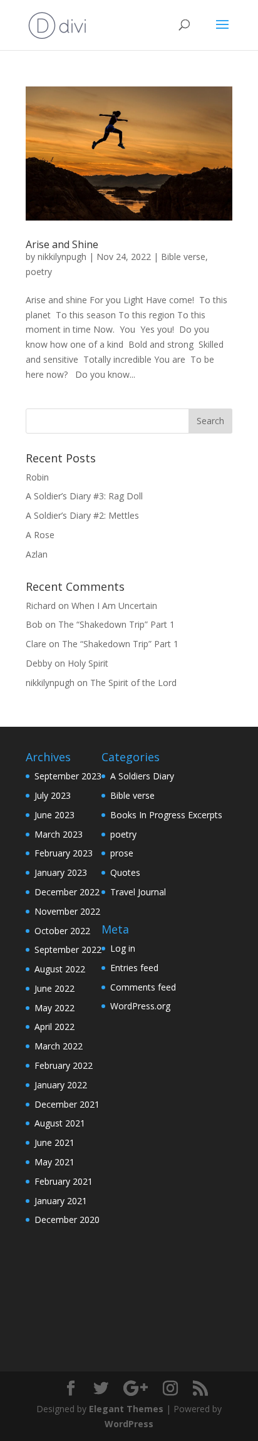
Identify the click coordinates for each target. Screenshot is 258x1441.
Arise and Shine (62, 244)
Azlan (37, 554)
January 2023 (60, 872)
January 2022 (60, 1085)
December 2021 (67, 1104)
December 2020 (67, 1219)
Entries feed (134, 968)
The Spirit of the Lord (133, 683)
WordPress (129, 1424)
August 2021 (59, 1123)
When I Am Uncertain (114, 605)
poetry (39, 272)
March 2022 (58, 1046)
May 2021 (54, 1162)
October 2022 (62, 931)
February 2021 (63, 1181)
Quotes (125, 872)
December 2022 (67, 892)
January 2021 (60, 1201)
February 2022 (63, 1065)
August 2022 (59, 969)
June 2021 (54, 1142)
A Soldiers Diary (142, 776)
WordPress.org (140, 1006)
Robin (37, 477)
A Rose (40, 535)
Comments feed (143, 987)
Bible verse (183, 257)
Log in (122, 948)
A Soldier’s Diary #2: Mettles (82, 515)
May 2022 (54, 1008)
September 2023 (67, 776)
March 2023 (58, 834)
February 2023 (63, 853)
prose (121, 853)
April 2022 (54, 1027)
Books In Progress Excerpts (166, 815)
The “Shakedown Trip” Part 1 (116, 624)
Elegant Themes (126, 1409)
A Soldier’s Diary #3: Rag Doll (84, 496)
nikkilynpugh (62, 257)
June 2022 (54, 988)
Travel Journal (138, 892)
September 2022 (67, 949)
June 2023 (54, 815)
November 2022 (67, 911)
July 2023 (52, 795)
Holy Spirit (88, 663)
